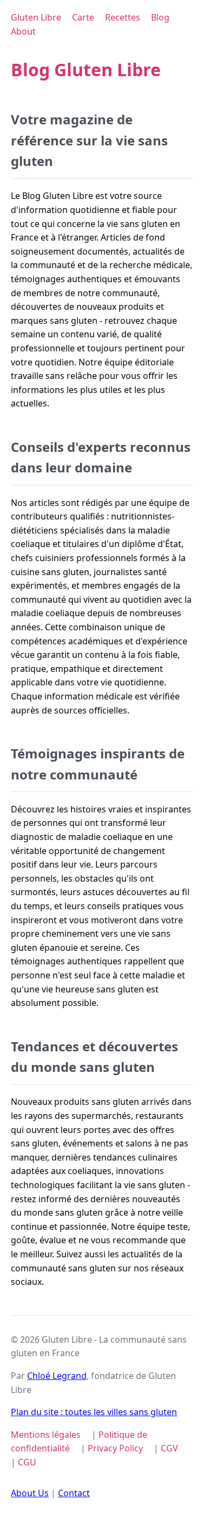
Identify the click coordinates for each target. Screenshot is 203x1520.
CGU (27, 1462)
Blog (160, 17)
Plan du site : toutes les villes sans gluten (94, 1412)
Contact (74, 1493)
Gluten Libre (36, 17)
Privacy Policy (115, 1448)
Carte (83, 17)
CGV (169, 1448)
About (23, 31)
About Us (30, 1493)
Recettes (122, 17)
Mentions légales (46, 1435)
